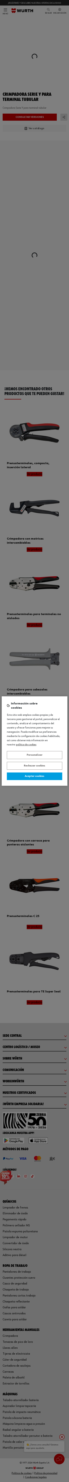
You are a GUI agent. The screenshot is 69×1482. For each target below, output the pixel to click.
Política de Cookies (26, 744)
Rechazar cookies (34, 765)
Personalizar (34, 755)
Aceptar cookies (34, 776)
